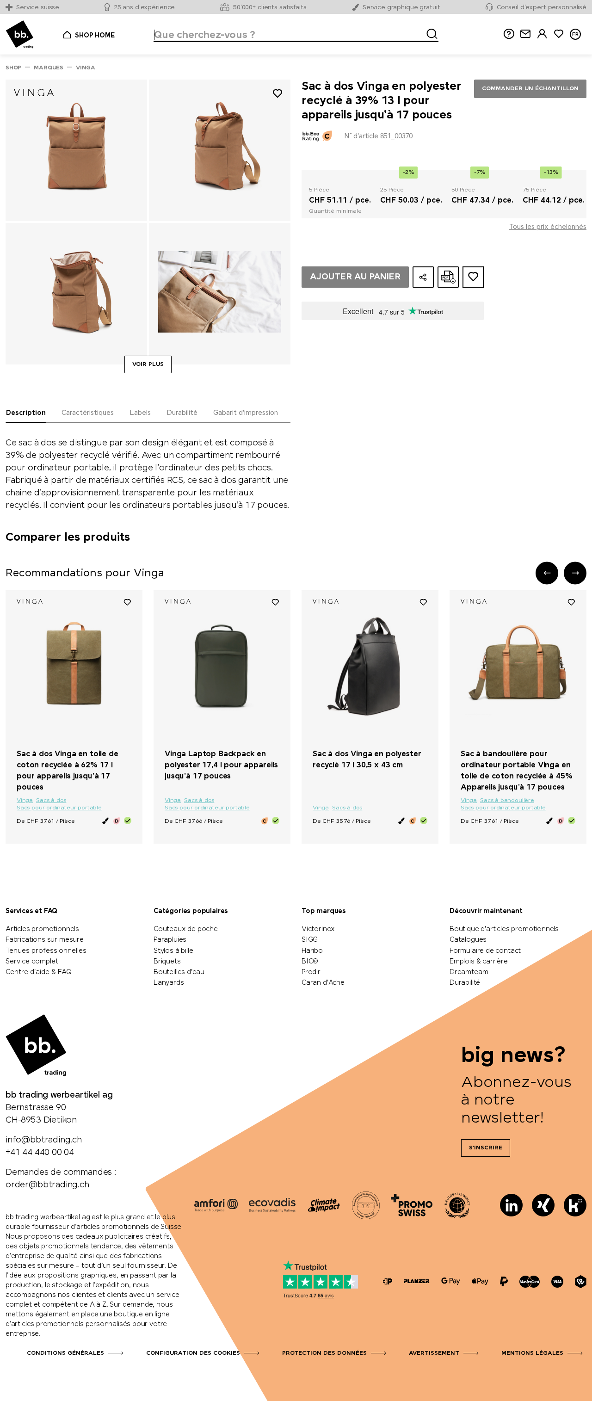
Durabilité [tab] (181, 413)
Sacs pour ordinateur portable (59, 808)
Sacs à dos (51, 800)
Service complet (32, 961)
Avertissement (434, 1353)
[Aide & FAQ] (508, 34)
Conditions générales (65, 1353)
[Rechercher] (429, 32)
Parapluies (170, 940)
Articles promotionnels (42, 929)
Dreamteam (469, 972)
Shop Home (94, 35)
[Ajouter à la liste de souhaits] (277, 95)
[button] (547, 573)
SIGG (310, 940)
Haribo (312, 951)
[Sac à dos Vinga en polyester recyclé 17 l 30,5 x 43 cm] (370, 666)
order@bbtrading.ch (47, 1185)
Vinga (25, 800)
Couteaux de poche (186, 929)
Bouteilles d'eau (179, 972)
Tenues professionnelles (46, 951)
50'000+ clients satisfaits (270, 8)
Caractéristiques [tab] (88, 413)
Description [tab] (26, 413)
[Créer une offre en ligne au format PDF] (448, 277)
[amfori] (216, 1205)
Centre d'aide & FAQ (39, 972)
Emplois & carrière (479, 961)
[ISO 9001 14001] (366, 1205)
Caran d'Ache (323, 983)
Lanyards (169, 983)
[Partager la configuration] (423, 277)
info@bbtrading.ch (44, 1140)
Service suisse (37, 8)
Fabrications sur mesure (45, 940)
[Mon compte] (542, 34)
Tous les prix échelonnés (547, 227)
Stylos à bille (173, 951)
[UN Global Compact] (457, 1205)
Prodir (311, 972)
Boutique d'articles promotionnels (504, 929)
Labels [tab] (140, 413)
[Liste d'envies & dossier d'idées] (558, 34)
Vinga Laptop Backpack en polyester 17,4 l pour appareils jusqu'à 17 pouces (221, 765)
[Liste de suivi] (127, 602)
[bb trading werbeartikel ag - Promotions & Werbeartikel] (20, 34)
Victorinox (318, 929)
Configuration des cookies (193, 1353)
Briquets (167, 961)
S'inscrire (485, 1148)
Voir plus (148, 364)
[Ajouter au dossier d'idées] (473, 277)
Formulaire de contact (485, 951)
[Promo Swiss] (411, 1205)
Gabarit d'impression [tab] (245, 413)
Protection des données (324, 1353)
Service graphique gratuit (401, 8)
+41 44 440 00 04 (40, 1152)
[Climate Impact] (324, 1205)
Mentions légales (532, 1353)
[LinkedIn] (511, 1205)
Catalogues (468, 940)
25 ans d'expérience (144, 8)
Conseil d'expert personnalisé (541, 8)
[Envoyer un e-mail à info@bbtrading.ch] (525, 34)
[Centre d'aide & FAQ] (387, 1281)
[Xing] (543, 1205)
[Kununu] (575, 1205)
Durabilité (465, 983)
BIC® (310, 961)
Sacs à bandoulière (507, 800)
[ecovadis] (272, 1205)
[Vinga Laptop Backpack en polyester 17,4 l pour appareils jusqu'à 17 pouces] (222, 666)
